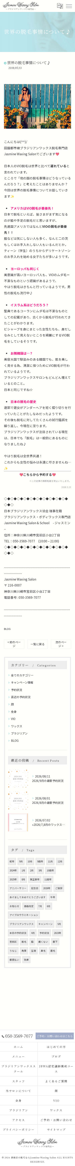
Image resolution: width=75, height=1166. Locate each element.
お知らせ (14, 906)
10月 (30, 861)
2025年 (13, 879)
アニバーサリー (18, 888)
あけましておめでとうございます (28, 897)
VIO (13, 719)
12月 (60, 861)
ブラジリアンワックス (22, 923)
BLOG (7, 629)
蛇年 (12, 861)
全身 (14, 712)
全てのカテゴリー (22, 675)
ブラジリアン (19, 733)
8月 (23, 879)
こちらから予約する (37, 474)
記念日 (34, 888)
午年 (52, 897)
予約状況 (16, 690)
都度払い (14, 959)
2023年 (57, 932)
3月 (40, 870)
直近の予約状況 (21, 697)
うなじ (13, 950)
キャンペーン (45, 923)
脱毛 (24, 941)
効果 (26, 959)
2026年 (46, 888)
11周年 (48, 879)
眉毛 (52, 950)
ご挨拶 (58, 888)
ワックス (16, 726)
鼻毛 (43, 950)
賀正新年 (35, 879)
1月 (23, 870)
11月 (50, 861)
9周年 (40, 861)
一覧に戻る (38, 644)
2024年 (13, 870)
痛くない (43, 941)
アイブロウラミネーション (24, 914)
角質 (24, 950)
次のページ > (61, 644)
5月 (59, 923)
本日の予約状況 (18, 932)
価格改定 (29, 906)
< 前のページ (14, 644)
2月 (32, 870)
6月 (48, 906)
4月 (33, 932)
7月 (40, 906)
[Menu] (68, 6)
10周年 (50, 870)
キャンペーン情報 (22, 682)
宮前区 (13, 941)
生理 (33, 950)
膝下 (55, 941)
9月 (21, 861)
